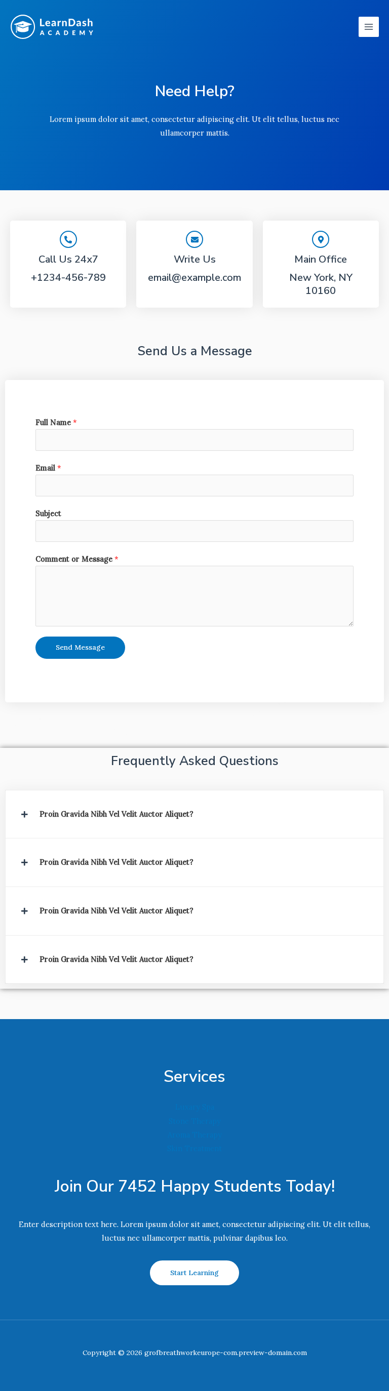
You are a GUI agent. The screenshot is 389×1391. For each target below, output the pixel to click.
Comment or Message (77, 559)
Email (48, 468)
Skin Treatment (194, 1148)
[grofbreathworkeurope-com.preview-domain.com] (52, 27)
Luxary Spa (194, 1107)
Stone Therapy (195, 1121)
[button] (194, 814)
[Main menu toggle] (369, 27)
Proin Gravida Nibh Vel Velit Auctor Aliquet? (116, 814)
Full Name (56, 422)
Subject (48, 513)
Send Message (80, 647)
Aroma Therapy (195, 1135)
